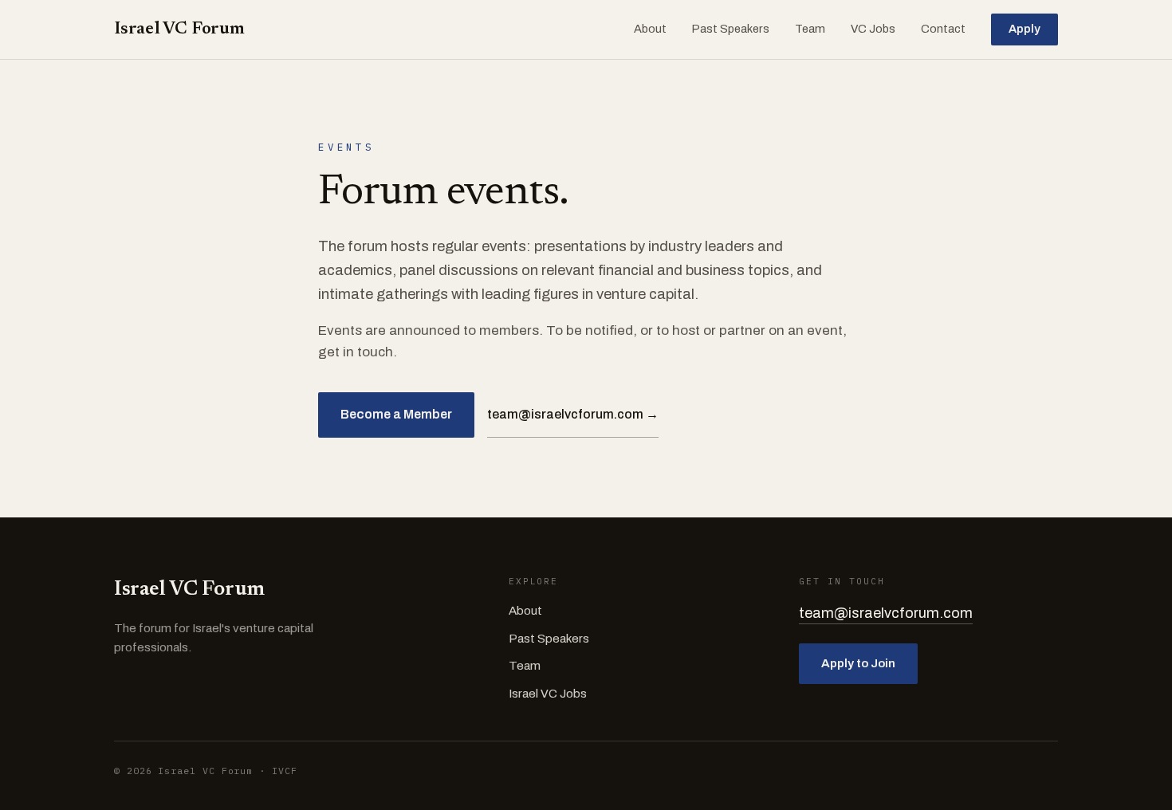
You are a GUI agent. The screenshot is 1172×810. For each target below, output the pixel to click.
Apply (1024, 28)
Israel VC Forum (179, 29)
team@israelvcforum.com (886, 613)
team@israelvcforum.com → (573, 414)
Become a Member (396, 414)
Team (810, 28)
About (650, 28)
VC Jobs (873, 28)
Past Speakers (730, 28)
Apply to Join (858, 663)
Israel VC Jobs (548, 693)
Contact (943, 28)
